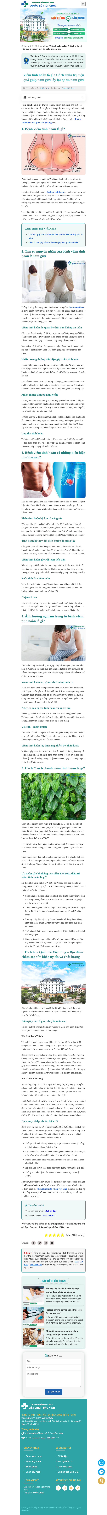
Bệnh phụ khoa (33, 1461)
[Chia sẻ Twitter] (39, 1243)
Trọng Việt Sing (68, 88)
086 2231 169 (36, 1265)
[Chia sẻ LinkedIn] (46, 1243)
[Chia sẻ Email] (52, 1243)
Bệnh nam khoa (41, 46)
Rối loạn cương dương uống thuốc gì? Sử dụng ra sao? (64, 1311)
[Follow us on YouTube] (71, 1488)
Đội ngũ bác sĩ (65, 1461)
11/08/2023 (44, 88)
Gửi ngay (55, 1392)
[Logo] (38, 4)
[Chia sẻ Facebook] (33, 1243)
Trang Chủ (28, 46)
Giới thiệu (62, 1456)
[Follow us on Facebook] (58, 1488)
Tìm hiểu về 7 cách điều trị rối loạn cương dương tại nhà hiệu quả (62, 1290)
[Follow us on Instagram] (64, 1488)
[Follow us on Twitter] (77, 1488)
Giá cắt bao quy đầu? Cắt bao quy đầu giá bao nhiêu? (54, 242)
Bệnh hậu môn (33, 1471)
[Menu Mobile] (83, 4)
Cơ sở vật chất (65, 1466)
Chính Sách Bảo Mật (68, 1471)
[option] (53, 25)
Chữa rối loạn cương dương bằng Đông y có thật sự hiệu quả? (62, 1333)
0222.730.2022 (49, 1215)
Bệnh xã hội (31, 1466)
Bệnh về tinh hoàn (55, 192)
